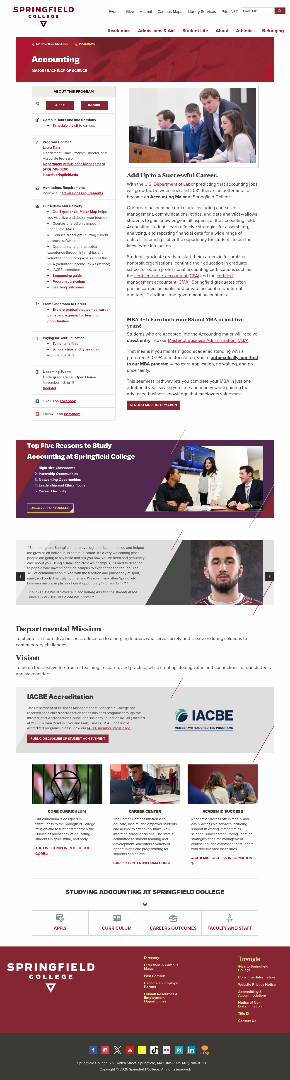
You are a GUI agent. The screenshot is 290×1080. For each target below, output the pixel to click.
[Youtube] (130, 1049)
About (222, 30)
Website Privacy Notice (257, 984)
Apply (60, 105)
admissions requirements (82, 193)
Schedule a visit (65, 125)
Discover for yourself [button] (50, 508)
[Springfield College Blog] (204, 1049)
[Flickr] (166, 1049)
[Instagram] (105, 1049)
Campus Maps (169, 12)
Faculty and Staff (230, 928)
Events (115, 12)
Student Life (195, 30)
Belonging (273, 30)
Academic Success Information (221, 858)
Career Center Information (140, 863)
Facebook (68, 401)
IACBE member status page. (109, 728)
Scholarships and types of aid (76, 349)
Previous (20, 576)
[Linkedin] (191, 1049)
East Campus (155, 975)
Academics (118, 30)
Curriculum (117, 928)
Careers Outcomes (173, 928)
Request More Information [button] (153, 405)
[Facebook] (93, 1049)
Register (49, 388)
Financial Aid (63, 355)
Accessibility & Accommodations (252, 993)
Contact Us (247, 1020)
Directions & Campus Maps (161, 966)
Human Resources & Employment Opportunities (160, 997)
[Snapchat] (142, 1049)
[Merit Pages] (179, 1049)
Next (269, 576)
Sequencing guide (67, 275)
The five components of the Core (62, 850)
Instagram (72, 413)
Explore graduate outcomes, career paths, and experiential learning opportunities (78, 315)
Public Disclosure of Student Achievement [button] (68, 738)
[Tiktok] (154, 1049)
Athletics (245, 30)
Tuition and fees (65, 343)
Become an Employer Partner (161, 984)
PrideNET (230, 12)
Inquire (94, 105)
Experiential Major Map (78, 211)
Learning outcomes (68, 287)
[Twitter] (117, 1049)
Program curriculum (69, 281)
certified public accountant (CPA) (166, 275)
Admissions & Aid (156, 30)
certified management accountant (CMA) (180, 278)
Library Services (202, 12)
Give (130, 12)
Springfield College (52, 44)
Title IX (243, 1013)
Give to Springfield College (253, 968)
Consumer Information (256, 977)
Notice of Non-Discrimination (250, 1004)
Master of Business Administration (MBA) (208, 340)
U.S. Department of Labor (170, 184)
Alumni (146, 12)
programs (87, 44)
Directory (151, 957)
